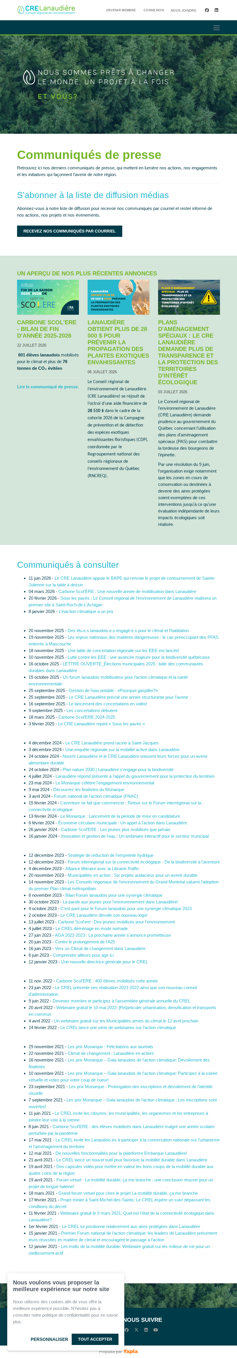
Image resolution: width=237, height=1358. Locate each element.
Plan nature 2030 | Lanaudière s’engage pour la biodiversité (118, 769)
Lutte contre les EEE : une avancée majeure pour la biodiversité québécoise (139, 657)
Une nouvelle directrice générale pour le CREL (104, 961)
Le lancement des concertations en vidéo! (108, 703)
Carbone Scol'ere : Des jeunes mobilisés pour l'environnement (116, 921)
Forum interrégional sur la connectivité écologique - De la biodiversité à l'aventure (144, 861)
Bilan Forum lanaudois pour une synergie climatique (113, 895)
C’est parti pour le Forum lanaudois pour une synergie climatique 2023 (126, 908)
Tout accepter (95, 1339)
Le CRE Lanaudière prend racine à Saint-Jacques (112, 742)
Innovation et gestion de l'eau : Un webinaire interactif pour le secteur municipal (135, 836)
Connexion (154, 10)
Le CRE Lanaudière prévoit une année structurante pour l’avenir (128, 697)
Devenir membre (121, 10)
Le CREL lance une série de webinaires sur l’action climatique (118, 1027)
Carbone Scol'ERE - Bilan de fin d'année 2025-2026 (46, 329)
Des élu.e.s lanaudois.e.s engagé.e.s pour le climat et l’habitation (128, 630)
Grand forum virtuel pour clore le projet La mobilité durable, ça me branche (128, 1193)
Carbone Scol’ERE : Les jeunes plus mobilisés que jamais (115, 829)
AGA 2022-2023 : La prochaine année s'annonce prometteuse (113, 935)
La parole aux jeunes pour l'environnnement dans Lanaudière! (120, 901)
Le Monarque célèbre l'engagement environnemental (104, 782)
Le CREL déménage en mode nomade (91, 928)
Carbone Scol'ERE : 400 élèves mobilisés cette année (107, 980)
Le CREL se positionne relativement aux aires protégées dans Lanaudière (131, 1226)
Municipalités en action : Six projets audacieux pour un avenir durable (132, 875)
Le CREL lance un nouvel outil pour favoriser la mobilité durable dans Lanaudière (131, 1159)
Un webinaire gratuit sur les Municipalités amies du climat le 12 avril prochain (126, 1020)
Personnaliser (49, 1339)
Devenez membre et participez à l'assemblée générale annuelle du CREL (121, 1000)
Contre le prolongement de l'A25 (85, 941)
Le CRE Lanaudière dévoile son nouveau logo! (104, 915)
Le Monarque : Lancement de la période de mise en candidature (120, 816)
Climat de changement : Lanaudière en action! (111, 1053)
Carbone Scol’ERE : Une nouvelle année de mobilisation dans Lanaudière (127, 591)
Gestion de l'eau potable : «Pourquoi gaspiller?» (113, 690)
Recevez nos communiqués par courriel (69, 231)
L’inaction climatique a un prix (86, 611)
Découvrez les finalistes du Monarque (88, 789)
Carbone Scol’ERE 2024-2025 (86, 717)
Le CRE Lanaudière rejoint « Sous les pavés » (101, 723)
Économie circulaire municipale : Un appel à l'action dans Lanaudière (122, 822)
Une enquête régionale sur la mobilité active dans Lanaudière (122, 749)
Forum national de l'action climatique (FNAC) (96, 796)
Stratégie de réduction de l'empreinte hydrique (110, 855)
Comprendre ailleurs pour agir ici (83, 955)
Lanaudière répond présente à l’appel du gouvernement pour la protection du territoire (134, 776)
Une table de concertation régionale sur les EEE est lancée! (123, 650)
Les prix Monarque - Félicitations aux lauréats (110, 1046)
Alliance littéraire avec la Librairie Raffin (102, 868)
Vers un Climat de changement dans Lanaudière (100, 948)
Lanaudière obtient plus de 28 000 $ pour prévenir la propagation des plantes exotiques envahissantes (118, 342)
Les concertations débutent (91, 710)
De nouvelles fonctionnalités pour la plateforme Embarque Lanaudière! (121, 1153)
